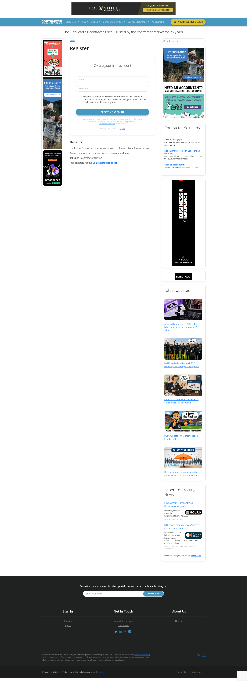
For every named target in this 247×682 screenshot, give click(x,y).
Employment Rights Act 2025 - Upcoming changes (179, 504)
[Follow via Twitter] (115, 631)
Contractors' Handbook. (105, 162)
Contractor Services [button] (113, 22)
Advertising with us (123, 621)
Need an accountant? (174, 164)
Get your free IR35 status (188, 22)
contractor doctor (120, 153)
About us (179, 621)
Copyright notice (103, 672)
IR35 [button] (84, 22)
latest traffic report (141, 655)
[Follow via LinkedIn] (120, 631)
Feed (204, 655)
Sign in (122, 128)
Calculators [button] (71, 22)
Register (68, 621)
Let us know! (196, 556)
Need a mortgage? (173, 139)
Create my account (112, 112)
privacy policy (128, 121)
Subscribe (153, 593)
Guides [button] (94, 22)
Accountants (158, 22)
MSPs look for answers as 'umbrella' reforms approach (182, 527)
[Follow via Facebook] (125, 631)
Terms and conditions (107, 124)
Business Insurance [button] (137, 22)
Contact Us (123, 625)
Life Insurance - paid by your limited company (182, 152)
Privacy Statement (198, 672)
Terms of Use (182, 672)
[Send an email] (129, 631)
